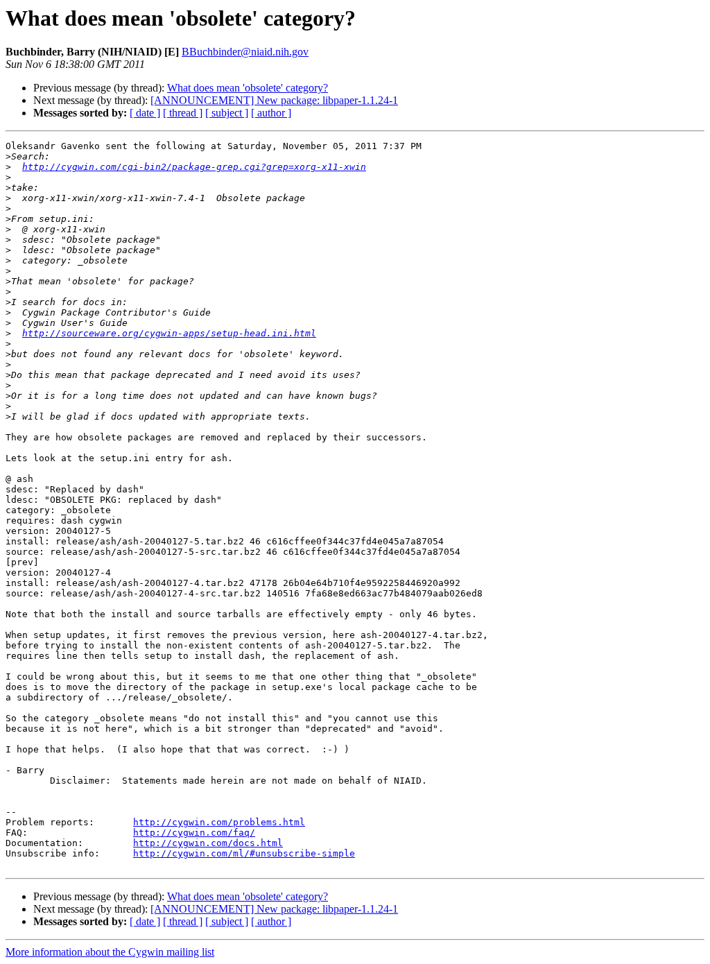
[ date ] (145, 113)
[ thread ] (182, 113)
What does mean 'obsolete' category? (247, 88)
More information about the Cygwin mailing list (110, 952)
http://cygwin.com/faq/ (194, 832)
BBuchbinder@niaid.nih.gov (245, 52)
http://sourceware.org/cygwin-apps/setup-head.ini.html (169, 333)
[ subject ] (226, 113)
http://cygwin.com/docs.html (208, 843)
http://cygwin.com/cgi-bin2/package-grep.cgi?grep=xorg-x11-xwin (194, 167)
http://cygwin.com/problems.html (219, 822)
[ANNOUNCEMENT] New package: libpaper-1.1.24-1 (274, 100)
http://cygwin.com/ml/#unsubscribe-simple (244, 853)
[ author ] (271, 113)
